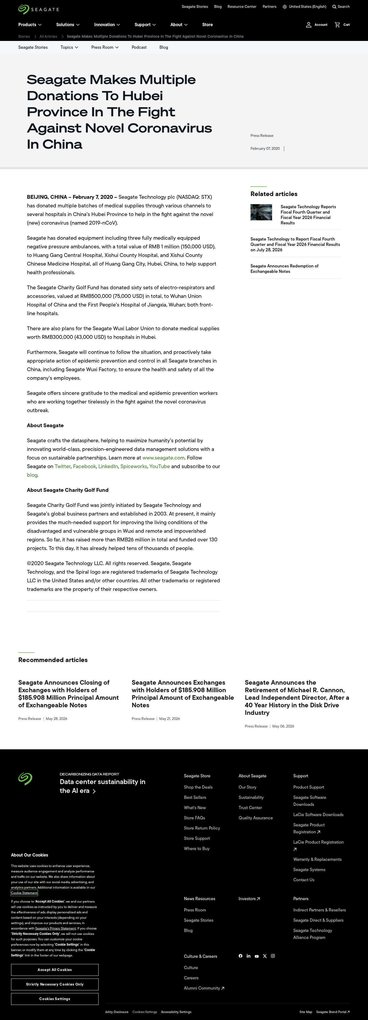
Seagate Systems (310, 869)
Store (207, 24)
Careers (192, 977)
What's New (195, 807)
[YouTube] (257, 972)
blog (32, 475)
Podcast (139, 47)
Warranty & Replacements (318, 859)
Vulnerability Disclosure (112, 1012)
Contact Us (304, 879)
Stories (24, 36)
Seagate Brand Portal (331, 1012)
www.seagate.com (164, 457)
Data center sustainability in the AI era (102, 786)
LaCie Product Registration (319, 842)
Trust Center (251, 807)
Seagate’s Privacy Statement (55, 928)
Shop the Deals (199, 787)
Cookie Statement (24, 893)
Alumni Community (202, 988)
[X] (265, 972)
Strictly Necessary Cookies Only (55, 984)
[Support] (154, 24)
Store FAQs (195, 817)
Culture (191, 967)
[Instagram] (273, 972)
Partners (269, 6)
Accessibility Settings (176, 1012)
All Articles (48, 36)
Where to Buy (197, 848)
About (176, 24)
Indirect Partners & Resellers (320, 910)
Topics (67, 47)
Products (27, 24)
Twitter (63, 466)
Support (143, 24)
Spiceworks (133, 466)
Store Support (197, 838)
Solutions (65, 24)
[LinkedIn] (249, 972)
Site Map (306, 1012)
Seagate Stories (195, 6)
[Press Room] (117, 47)
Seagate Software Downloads (309, 801)
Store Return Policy (202, 828)
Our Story (248, 787)
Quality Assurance (256, 817)
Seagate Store (197, 775)
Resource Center (242, 6)
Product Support (309, 787)
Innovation (104, 24)
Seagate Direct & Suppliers (319, 920)
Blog (218, 6)
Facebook (84, 466)
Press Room (102, 47)
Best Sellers (195, 797)
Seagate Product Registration (309, 828)
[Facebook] (240, 972)
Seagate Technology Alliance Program (312, 934)
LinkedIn (108, 466)
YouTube (160, 466)
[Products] (39, 24)
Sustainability (252, 797)
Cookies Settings (145, 1012)
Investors (248, 898)
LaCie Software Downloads (319, 814)
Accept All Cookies (55, 970)
